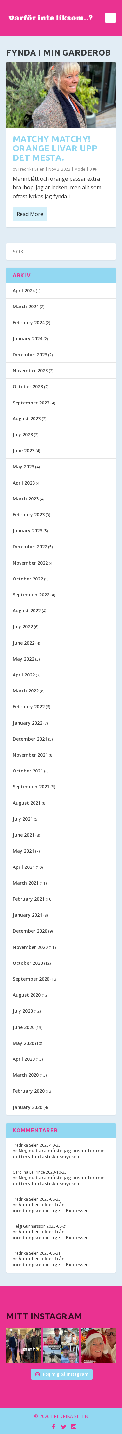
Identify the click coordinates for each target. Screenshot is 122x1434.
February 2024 (29, 323)
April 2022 (24, 675)
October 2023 (28, 386)
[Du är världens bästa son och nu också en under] (61, 1345)
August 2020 (27, 995)
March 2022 (26, 691)
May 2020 (23, 1043)
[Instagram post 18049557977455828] (98, 1345)
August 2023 (27, 419)
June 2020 (23, 1027)
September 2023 (31, 403)
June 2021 (23, 835)
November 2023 (30, 370)
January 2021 (27, 915)
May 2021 (23, 851)
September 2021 (31, 787)
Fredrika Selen (31, 169)
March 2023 (26, 499)
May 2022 (23, 659)
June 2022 (23, 643)
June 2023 (23, 450)
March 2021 (26, 883)
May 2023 (23, 466)
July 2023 (23, 434)
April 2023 (24, 483)
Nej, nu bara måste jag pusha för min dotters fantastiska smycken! (59, 1153)
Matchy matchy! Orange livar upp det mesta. (55, 148)
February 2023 (29, 515)
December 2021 (30, 739)
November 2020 (30, 947)
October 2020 (28, 963)
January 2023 (27, 530)
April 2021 (24, 867)
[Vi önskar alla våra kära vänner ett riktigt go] (24, 1345)
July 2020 (23, 1011)
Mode (80, 169)
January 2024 (27, 338)
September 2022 (31, 595)
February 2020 (29, 1091)
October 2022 (28, 579)
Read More (30, 214)
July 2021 (23, 819)
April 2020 (24, 1059)
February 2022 (29, 706)
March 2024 (26, 306)
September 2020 (31, 979)
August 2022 (27, 611)
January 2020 (27, 1107)
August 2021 (27, 803)
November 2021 (30, 755)
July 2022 (23, 626)
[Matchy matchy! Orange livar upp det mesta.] (61, 95)
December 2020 (30, 931)
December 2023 (30, 354)
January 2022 (27, 723)
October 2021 (28, 771)
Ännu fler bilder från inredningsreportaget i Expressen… (53, 1207)
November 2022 (30, 563)
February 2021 (29, 899)
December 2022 (30, 546)
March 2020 (26, 1075)
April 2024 (24, 290)
